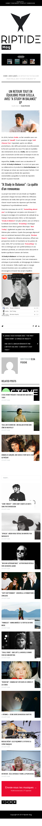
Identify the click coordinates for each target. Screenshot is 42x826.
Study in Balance (8, 221)
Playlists (20, 2)
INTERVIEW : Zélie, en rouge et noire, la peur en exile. (18, 774)
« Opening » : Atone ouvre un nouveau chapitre (17, 714)
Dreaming (23, 224)
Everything (29, 244)
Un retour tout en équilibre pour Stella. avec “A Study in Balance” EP (20, 97)
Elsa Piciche (25, 106)
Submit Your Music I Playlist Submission (20, 3)
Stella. (16, 137)
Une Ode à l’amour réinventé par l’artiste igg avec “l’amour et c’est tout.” (18, 347)
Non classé (13, 76)
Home (5, 76)
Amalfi (12, 140)
